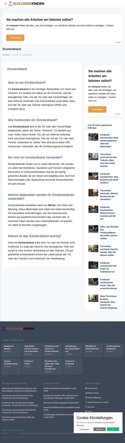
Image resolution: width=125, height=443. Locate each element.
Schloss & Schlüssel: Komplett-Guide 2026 (60, 389)
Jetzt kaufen (15, 38)
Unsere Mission (94, 398)
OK (113, 429)
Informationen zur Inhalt (98, 402)
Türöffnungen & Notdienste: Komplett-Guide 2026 (60, 416)
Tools (89, 411)
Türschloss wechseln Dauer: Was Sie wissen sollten (18, 418)
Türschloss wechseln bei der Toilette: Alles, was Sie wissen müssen (108, 160)
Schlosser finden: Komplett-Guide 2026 (61, 403)
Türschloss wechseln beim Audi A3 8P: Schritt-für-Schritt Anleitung (19, 411)
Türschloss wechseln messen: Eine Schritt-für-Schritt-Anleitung (17, 396)
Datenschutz (93, 393)
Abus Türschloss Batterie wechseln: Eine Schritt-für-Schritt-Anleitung (108, 302)
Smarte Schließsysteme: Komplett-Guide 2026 (62, 408)
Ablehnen (99, 429)
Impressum (92, 388)
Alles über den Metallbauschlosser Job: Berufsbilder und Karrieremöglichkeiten (19, 389)
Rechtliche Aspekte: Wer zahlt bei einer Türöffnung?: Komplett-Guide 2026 (61, 396)
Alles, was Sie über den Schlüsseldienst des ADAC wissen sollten (109, 232)
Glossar (90, 407)
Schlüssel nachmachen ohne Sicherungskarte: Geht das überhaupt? (109, 141)
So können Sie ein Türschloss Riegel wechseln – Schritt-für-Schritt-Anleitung (20, 404)
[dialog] (98, 422)
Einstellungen (84, 429)
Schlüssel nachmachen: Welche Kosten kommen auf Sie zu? (108, 213)
